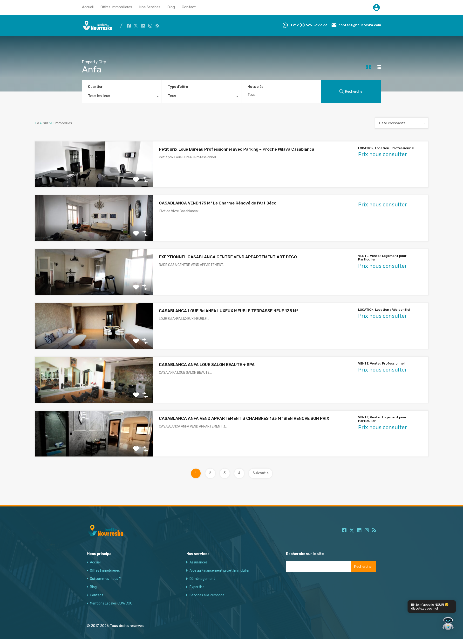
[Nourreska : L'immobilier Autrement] (97, 29)
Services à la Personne (207, 595)
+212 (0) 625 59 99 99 (308, 25)
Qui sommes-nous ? (105, 579)
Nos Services (149, 7)
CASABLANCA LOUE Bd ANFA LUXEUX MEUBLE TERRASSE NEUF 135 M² (228, 310)
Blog (171, 7)
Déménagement (202, 579)
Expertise (197, 587)
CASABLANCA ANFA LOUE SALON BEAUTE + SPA (207, 364)
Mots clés (255, 87)
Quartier (95, 87)
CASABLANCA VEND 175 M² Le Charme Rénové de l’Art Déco (217, 203)
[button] (448, 624)
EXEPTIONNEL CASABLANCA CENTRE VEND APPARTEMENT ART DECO (228, 256)
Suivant (259, 473)
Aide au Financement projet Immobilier (220, 570)
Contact (189, 7)
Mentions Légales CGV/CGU (111, 603)
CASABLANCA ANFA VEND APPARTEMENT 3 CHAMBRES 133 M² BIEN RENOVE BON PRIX (244, 418)
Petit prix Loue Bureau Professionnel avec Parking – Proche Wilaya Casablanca (236, 149)
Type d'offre (178, 87)
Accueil (88, 7)
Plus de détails (94, 178)
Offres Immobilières (116, 7)
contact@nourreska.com (360, 25)
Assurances (199, 562)
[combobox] (122, 97)
